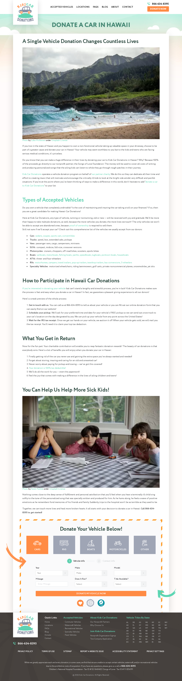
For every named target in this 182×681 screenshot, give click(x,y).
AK (127, 625)
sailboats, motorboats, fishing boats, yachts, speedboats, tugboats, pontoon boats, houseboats (83, 255)
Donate (48, 635)
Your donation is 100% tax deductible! (47, 368)
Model (117, 568)
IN (133, 639)
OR (153, 636)
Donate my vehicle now (91, 593)
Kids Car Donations (31, 174)
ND (153, 628)
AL (127, 622)
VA (159, 639)
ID (133, 634)
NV (146, 634)
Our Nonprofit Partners (100, 622)
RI (152, 642)
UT (159, 634)
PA (153, 639)
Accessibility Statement (125, 651)
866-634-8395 (128, 666)
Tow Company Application (101, 639)
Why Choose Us (97, 625)
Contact (127, 7)
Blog (105, 7)
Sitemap (67, 651)
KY (140, 625)
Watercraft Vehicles (73, 625)
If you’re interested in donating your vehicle (44, 288)
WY (166, 628)
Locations (83, 7)
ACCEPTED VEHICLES (61, 7)
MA (140, 636)
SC (159, 622)
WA (159, 642)
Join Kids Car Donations (102, 631)
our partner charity (101, 174)
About (115, 7)
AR (127, 631)
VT (159, 636)
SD (159, 625)
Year (37, 568)
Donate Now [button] (158, 9)
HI (133, 631)
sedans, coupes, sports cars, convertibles (55, 236)
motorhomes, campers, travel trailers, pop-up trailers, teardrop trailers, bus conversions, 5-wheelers (83, 262)
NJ (146, 639)
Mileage (39, 579)
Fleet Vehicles (70, 635)
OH (153, 631)
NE (146, 631)
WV (166, 622)
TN (159, 628)
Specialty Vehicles (72, 632)
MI (140, 639)
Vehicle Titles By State (138, 617)
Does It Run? (81, 579)
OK (153, 634)
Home (47, 622)
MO (146, 625)
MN (140, 642)
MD (140, 634)
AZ (127, 628)
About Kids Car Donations (103, 617)
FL (133, 625)
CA (127, 634)
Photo (25, 140)
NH (146, 636)
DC (127, 642)
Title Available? (121, 579)
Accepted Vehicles (73, 617)
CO (127, 636)
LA (140, 628)
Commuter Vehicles (73, 622)
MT (146, 628)
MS (146, 622)
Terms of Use (48, 651)
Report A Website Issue (92, 651)
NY (153, 622)
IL (133, 636)
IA (133, 642)
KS (140, 622)
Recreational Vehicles (74, 629)
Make (77, 568)
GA (134, 628)
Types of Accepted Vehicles (53, 200)
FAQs (95, 7)
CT (127, 639)
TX (159, 631)
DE (134, 622)
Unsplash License (59, 140)
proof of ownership (79, 225)
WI (166, 625)
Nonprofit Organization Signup (103, 636)
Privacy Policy (25, 651)
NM (146, 642)
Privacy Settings (155, 651)
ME (140, 631)
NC (153, 625)
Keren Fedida (37, 488)
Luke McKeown (38, 140)
